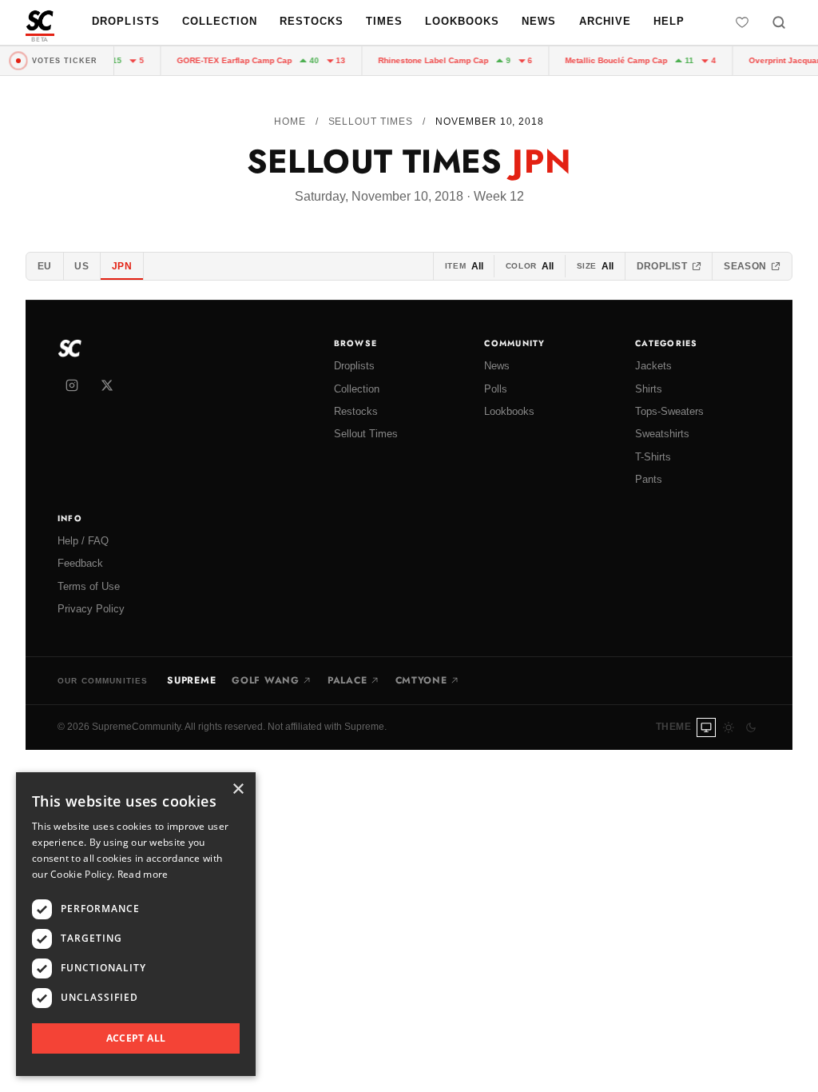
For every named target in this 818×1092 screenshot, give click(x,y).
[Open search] (778, 22)
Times (384, 21)
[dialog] (136, 924)
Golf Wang (265, 680)
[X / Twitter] (107, 385)
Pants (648, 479)
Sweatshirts (662, 434)
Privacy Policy (91, 609)
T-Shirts (653, 457)
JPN (122, 266)
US (81, 266)
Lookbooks (462, 21)
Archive (605, 21)
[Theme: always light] (728, 727)
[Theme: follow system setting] (706, 727)
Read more (143, 874)
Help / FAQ (83, 541)
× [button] (238, 789)
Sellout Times (370, 121)
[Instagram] (72, 385)
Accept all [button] (136, 1038)
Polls (495, 389)
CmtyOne (421, 680)
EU (45, 266)
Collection (219, 21)
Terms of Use (89, 586)
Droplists (125, 21)
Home (290, 121)
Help (669, 21)
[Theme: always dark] (750, 727)
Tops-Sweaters (669, 411)
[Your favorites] (742, 22)
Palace (347, 680)
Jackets (653, 366)
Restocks (311, 21)
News (539, 21)
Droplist (662, 266)
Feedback (80, 563)
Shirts (648, 389)
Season (745, 266)
